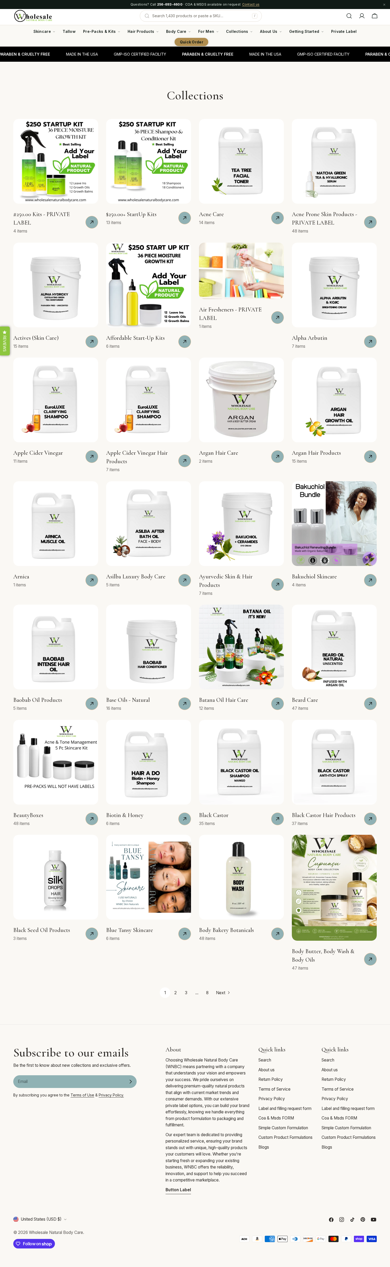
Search (264, 1060)
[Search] (349, 16)
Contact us (250, 4)
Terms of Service (274, 1089)
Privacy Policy (271, 1098)
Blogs (263, 1147)
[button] (5, 341)
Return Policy (270, 1079)
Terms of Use (82, 1095)
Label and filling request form (284, 1108)
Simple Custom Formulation (283, 1127)
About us (266, 1069)
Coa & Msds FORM (276, 1118)
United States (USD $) (41, 1219)
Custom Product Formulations (285, 1137)
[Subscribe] (130, 1081)
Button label (178, 1189)
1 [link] (165, 992)
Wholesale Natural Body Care (56, 1232)
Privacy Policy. (111, 1095)
